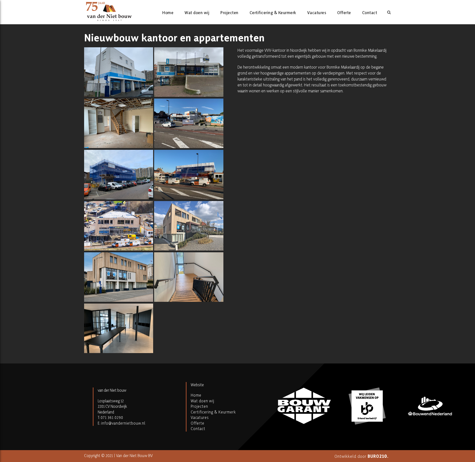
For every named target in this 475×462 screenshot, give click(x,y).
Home (167, 12)
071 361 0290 (112, 417)
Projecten (229, 12)
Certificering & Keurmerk (273, 12)
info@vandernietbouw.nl (123, 423)
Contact (369, 12)
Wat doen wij (197, 12)
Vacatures (316, 12)
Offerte (344, 12)
